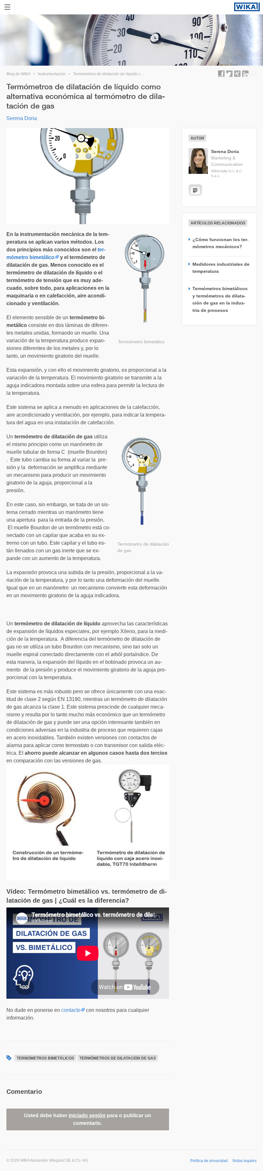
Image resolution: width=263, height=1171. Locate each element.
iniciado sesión (87, 1115)
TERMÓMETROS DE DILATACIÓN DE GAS (118, 1058)
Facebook (221, 73)
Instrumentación (52, 74)
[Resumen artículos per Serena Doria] (195, 190)
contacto (71, 1010)
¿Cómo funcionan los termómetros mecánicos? (220, 243)
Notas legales (245, 1161)
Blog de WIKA (18, 74)
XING (237, 73)
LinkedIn (245, 73)
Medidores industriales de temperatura (221, 268)
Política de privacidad (209, 1161)
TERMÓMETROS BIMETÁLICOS (45, 1058)
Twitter (229, 73)
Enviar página (253, 73)
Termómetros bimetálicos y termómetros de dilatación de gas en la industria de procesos (220, 299)
